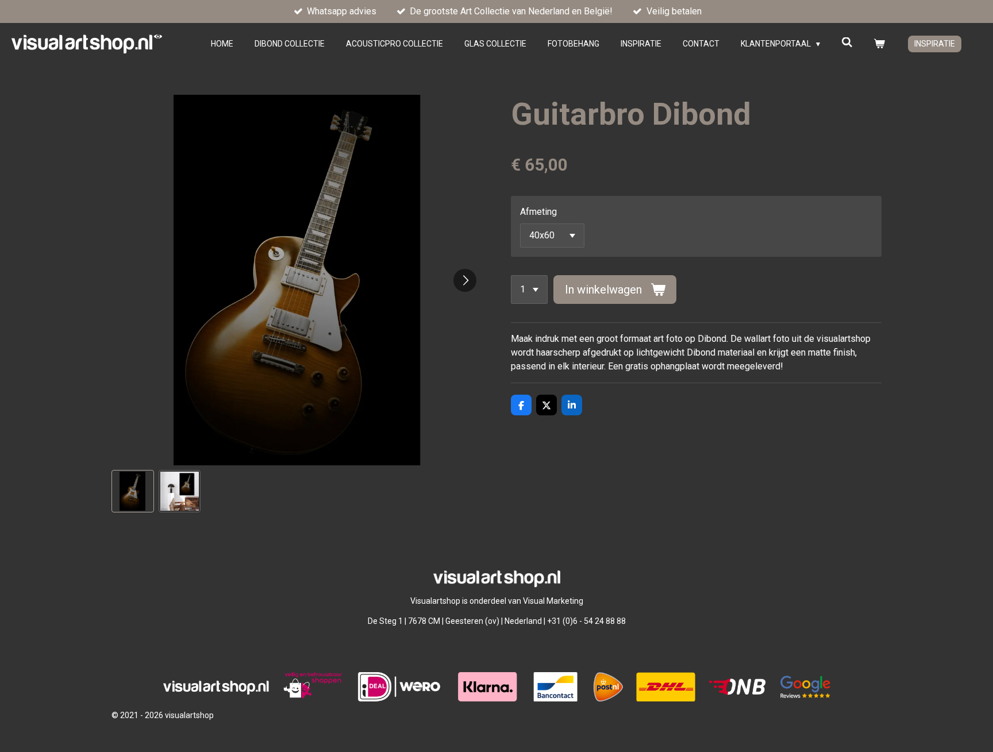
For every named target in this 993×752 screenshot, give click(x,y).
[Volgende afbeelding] (464, 280)
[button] (132, 491)
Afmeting (538, 211)
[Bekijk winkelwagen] (879, 44)
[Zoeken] (847, 42)
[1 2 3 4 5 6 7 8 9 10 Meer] (529, 289)
